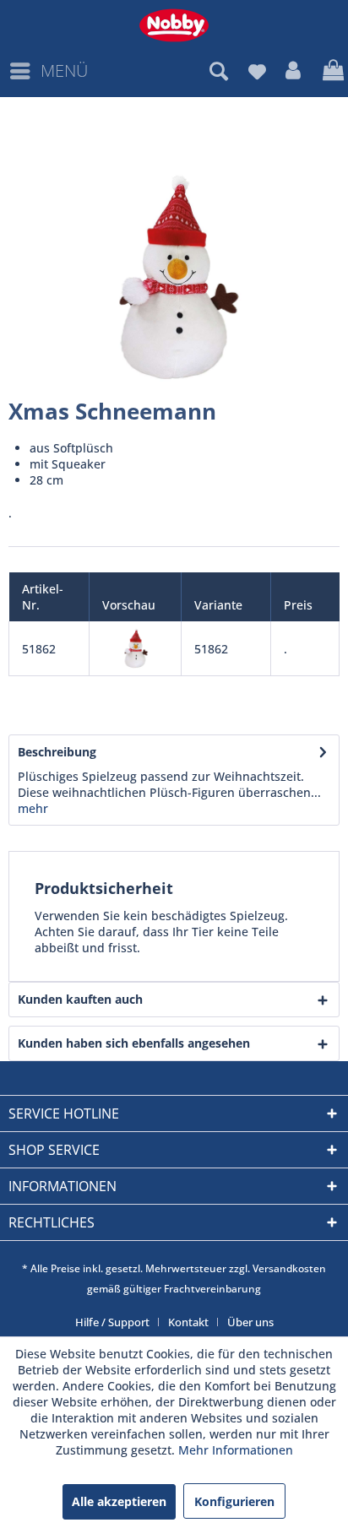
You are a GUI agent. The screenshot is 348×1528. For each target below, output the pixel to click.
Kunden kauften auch (80, 999)
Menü (64, 70)
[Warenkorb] (331, 71)
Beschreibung (57, 752)
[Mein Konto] (294, 71)
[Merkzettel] (257, 71)
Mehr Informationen (235, 1450)
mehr (33, 808)
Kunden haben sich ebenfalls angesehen (134, 1043)
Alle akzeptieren (119, 1501)
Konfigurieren (234, 1501)
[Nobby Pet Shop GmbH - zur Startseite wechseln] (174, 25)
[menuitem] (48, 71)
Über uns (250, 1322)
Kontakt (188, 1322)
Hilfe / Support (112, 1322)
